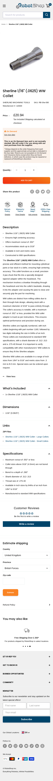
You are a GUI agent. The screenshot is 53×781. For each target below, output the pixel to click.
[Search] (46, 15)
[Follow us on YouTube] (26, 746)
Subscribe (26, 719)
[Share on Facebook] (32, 191)
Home (3, 24)
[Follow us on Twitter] (10, 746)
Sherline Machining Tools (16, 102)
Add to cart (26, 180)
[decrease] (17, 170)
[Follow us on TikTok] (32, 746)
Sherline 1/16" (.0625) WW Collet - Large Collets (27, 437)
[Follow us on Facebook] (5, 746)
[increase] (34, 170)
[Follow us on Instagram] (16, 746)
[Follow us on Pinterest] (21, 746)
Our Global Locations (11, 733)
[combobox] (23, 15)
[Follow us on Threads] (42, 746)
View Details (20, 215)
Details (7, 215)
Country (6, 549)
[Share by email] (48, 191)
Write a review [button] (26, 524)
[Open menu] (4, 6)
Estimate (10, 592)
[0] (48, 5)
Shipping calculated (34, 119)
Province (7, 562)
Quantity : (7, 170)
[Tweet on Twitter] (43, 191)
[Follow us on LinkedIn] (37, 746)
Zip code (7, 575)
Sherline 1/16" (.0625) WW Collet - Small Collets (26, 441)
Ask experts (32, 215)
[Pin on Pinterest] (37, 191)
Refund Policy (9, 605)
